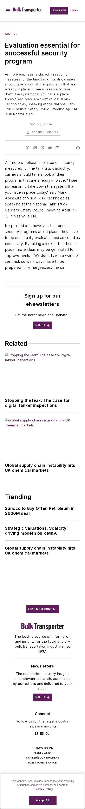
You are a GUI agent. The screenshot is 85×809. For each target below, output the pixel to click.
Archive (11, 33)
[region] (42, 791)
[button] (8, 10)
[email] (57, 148)
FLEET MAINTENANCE (42, 762)
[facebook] (28, 148)
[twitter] (42, 148)
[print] (78, 148)
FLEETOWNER (43, 752)
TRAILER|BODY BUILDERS (42, 757)
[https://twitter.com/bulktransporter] (47, 733)
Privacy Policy (43, 789)
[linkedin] (35, 148)
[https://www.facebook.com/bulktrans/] (36, 733)
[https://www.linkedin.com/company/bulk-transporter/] (42, 733)
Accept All (42, 800)
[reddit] (50, 148)
